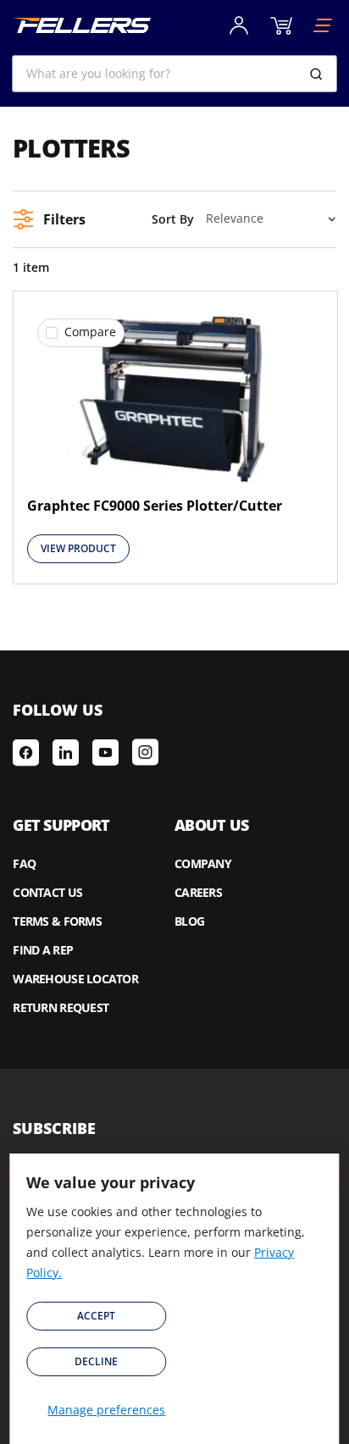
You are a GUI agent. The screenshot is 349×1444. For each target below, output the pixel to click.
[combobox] (174, 73)
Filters (64, 219)
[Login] (239, 25)
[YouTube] (105, 752)
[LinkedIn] (66, 752)
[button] (81, 332)
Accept (96, 1315)
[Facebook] (26, 752)
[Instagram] (145, 752)
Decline (96, 1361)
